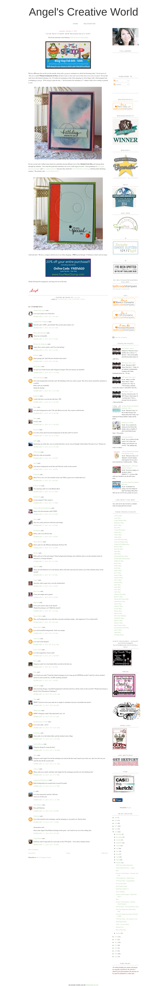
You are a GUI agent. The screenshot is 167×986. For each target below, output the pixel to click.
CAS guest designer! (127, 437)
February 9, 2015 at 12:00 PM (46, 656)
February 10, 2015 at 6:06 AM (46, 705)
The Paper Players (119, 635)
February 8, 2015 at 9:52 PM (46, 597)
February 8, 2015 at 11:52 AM (46, 391)
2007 (116, 956)
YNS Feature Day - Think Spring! (125, 878)
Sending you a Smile (127, 422)
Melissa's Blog (118, 613)
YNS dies (75, 299)
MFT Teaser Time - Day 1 (129, 377)
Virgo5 (36, 580)
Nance (35, 661)
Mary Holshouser (39, 378)
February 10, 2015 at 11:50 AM (47, 750)
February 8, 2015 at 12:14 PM (46, 436)
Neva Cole (37, 591)
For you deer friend (121, 883)
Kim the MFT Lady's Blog (121, 599)
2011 (116, 945)
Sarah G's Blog (118, 620)
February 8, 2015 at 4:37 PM (46, 492)
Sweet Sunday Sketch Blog (121, 627)
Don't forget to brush (121, 886)
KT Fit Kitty (37, 366)
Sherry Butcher (38, 542)
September (119, 843)
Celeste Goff (37, 486)
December (119, 834)
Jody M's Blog (118, 582)
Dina (35, 699)
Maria (35, 519)
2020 (116, 817)
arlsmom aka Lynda (39, 310)
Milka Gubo (37, 710)
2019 (116, 820)
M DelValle (37, 497)
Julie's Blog (117, 592)
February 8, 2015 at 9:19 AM (46, 339)
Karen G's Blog (118, 597)
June (117, 851)
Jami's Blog (117, 568)
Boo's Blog (117, 527)
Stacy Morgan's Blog (120, 625)
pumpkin (37, 169)
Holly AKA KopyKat (40, 333)
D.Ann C (36, 355)
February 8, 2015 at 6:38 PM (46, 537)
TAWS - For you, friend (122, 924)
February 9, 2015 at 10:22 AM (46, 644)
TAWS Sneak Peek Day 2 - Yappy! (125, 868)
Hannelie (36, 602)
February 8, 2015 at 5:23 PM (46, 514)
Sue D (35, 463)
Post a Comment (33, 849)
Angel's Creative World (83, 12)
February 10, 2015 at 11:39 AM (47, 739)
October (118, 840)
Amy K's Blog (118, 515)
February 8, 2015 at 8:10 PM (46, 586)
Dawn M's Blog (118, 549)
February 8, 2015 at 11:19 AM (46, 372)
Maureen (36, 566)
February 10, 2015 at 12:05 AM (47, 694)
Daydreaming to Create (41, 722)
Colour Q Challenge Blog (121, 542)
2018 (116, 823)
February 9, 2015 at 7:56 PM (46, 680)
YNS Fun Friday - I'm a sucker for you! (126, 919)
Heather (36, 553)
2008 (116, 954)
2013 (116, 939)
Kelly (35, 441)
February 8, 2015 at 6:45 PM (46, 548)
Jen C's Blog (117, 573)
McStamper (37, 530)
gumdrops (62, 299)
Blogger (129, 807)
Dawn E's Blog (118, 546)
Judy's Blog (117, 585)
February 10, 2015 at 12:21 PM (47, 800)
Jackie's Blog (117, 566)
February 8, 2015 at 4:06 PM (46, 480)
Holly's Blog (117, 563)
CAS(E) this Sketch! (119, 530)
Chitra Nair (37, 452)
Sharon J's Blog (118, 623)
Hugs (117, 870)
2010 (116, 948)
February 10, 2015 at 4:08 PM (46, 811)
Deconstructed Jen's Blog (121, 556)
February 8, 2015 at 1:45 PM (46, 458)
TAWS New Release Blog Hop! (124, 865)
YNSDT (82, 299)
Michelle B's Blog (119, 618)
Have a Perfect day (121, 930)
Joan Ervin (37, 686)
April (117, 857)
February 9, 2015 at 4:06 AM (46, 622)
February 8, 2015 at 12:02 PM (46, 402)
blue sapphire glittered (50, 169)
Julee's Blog (117, 587)
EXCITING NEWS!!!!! (122, 889)
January (118, 933)
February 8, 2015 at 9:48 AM (46, 361)
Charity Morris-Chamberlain (42, 508)
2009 (116, 951)
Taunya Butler (38, 616)
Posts (116, 81)
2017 (116, 826)
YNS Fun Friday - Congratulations (125, 881)
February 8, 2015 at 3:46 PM (46, 469)
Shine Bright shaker (121, 921)
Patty (35, 672)
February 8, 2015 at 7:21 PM (46, 561)
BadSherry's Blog (119, 523)
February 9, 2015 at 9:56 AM (46, 633)
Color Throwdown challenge (81, 169)
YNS (69, 299)
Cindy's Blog (117, 537)
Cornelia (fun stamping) (41, 322)
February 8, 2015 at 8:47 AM (46, 328)
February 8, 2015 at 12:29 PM (46, 447)
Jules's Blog (117, 589)
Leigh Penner (38, 838)
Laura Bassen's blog (119, 601)
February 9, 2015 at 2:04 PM (46, 667)
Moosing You (119, 927)
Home (75, 24)
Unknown (37, 396)
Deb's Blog (117, 551)
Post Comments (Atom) (44, 857)
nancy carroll (38, 650)
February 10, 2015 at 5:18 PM (46, 822)
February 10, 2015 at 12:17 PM (47, 775)
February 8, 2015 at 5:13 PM (46, 503)
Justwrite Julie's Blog (120, 594)
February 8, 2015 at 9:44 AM (46, 350)
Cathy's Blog (117, 532)
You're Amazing (120, 892)
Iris (34, 791)
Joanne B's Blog (118, 577)
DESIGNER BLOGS (92, 985)
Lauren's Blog (118, 604)
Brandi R (36, 430)
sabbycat (36, 769)
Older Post (105, 853)
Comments (118, 84)
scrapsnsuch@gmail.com (41, 780)
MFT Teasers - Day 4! (128, 348)
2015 (116, 832)
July (117, 848)
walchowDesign (38, 744)
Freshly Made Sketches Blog (122, 558)
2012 (116, 942)
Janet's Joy (37, 638)
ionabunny (37, 733)
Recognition (89, 24)
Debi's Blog (117, 554)
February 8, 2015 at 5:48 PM (46, 525)
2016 (116, 829)
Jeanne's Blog (118, 570)
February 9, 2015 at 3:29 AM (46, 611)
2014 (116, 937)
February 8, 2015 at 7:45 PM (46, 575)
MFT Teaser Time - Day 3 (129, 363)
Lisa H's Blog (118, 608)
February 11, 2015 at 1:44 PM (46, 844)
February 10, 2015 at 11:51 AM (47, 764)
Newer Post (31, 853)
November (119, 837)
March (118, 860)
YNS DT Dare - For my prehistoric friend (127, 906)
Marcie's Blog (118, 611)
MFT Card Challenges (120, 616)
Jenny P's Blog (118, 575)
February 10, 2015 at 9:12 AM (46, 717)
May (117, 854)
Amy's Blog (117, 518)
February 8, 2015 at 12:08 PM (46, 424)
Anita (35, 755)
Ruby (35, 407)
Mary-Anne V (38, 627)
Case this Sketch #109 (52, 171)
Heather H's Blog (118, 561)
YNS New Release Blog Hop (79, 37)
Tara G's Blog (118, 630)
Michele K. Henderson (40, 344)
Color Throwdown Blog (120, 539)
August (118, 845)
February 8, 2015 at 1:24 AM (46, 316)
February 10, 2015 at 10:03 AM (47, 728)
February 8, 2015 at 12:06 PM (46, 413)
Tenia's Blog (117, 632)
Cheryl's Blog (118, 535)
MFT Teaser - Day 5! (127, 391)
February (118, 862)
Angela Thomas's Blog (120, 520)
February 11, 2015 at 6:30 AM (46, 833)
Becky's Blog (117, 525)
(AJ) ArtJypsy (38, 805)
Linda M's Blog (118, 606)
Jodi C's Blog (117, 580)
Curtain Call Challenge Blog (121, 544)
